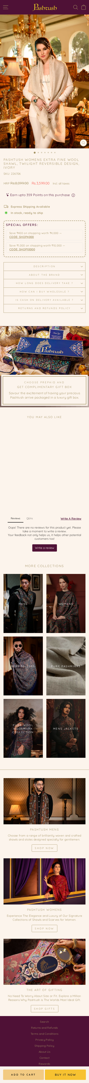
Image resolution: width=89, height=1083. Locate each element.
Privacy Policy (44, 1039)
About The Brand (44, 274)
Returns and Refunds (44, 1027)
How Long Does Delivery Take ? (44, 283)
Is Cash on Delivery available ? (44, 299)
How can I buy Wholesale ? (44, 291)
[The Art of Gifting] (44, 962)
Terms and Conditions (44, 1033)
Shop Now (44, 848)
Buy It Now (65, 1075)
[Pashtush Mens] (44, 801)
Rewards (44, 1063)
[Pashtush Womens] (44, 881)
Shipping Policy (44, 1045)
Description (44, 266)
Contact (44, 1057)
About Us (44, 1051)
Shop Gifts (44, 1008)
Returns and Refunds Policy (44, 308)
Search (44, 1021)
